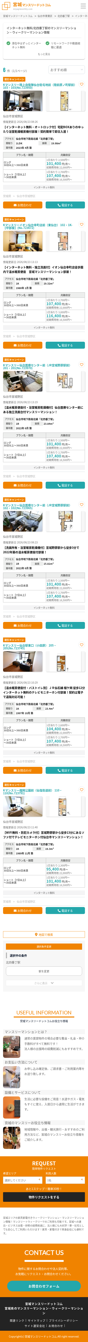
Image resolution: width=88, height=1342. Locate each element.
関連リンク (17, 1320)
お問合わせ (24, 205)
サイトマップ (36, 1320)
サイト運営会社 (35, 1325)
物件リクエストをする (44, 1197)
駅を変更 (44, 971)
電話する (67, 205)
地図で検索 (46, 934)
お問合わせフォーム (43, 1286)
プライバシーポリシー (63, 1320)
